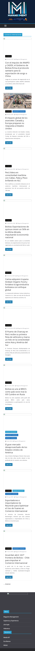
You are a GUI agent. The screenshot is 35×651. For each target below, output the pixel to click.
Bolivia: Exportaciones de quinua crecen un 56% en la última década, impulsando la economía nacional (17, 232)
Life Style (6, 625)
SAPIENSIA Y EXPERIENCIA (11, 438)
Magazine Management (21, 59)
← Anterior (7, 584)
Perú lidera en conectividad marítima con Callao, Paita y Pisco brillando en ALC (16, 176)
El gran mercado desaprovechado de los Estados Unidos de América (16, 448)
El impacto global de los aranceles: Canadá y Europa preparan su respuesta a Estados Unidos (16, 123)
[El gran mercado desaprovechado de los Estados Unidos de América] (17, 421)
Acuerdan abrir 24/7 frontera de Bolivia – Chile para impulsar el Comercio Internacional (17, 559)
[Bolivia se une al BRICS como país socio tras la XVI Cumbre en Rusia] (17, 372)
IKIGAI (5, 645)
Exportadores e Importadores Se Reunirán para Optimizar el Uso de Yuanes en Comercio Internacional (17, 505)
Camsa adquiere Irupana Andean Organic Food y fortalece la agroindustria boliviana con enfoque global (17, 284)
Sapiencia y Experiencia (11, 621)
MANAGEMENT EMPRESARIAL (19, 111)
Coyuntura (8, 56)
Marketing (8, 272)
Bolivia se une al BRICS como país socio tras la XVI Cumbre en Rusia (16, 392)
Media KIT (6, 637)
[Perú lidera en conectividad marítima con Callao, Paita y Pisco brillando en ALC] (17, 155)
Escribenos (7, 641)
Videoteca (6, 628)
